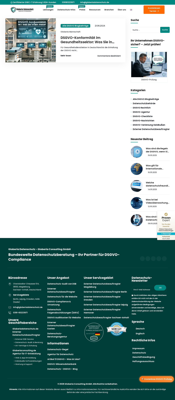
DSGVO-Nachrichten (143, 120)
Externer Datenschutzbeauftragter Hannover (102, 311)
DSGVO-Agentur (141, 112)
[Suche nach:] (150, 30)
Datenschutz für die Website (62, 296)
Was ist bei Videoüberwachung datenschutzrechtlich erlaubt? (157, 201)
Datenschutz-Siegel (57, 349)
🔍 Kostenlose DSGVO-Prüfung (157, 379)
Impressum (138, 348)
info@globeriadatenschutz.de (94, 2)
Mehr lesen (66, 55)
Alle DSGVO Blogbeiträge (75, 25)
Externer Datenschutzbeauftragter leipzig (106, 304)
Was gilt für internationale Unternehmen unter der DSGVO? (156, 167)
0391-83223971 (20, 312)
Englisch (140, 333)
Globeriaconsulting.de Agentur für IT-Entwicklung (27, 357)
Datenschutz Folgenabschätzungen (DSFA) (63, 311)
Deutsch (140, 328)
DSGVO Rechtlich (142, 107)
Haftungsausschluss (143, 361)
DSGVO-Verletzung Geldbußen (149, 124)
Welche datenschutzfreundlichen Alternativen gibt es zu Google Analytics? (157, 184)
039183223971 (68, 2)
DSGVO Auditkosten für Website (64, 317)
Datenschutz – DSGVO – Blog (62, 369)
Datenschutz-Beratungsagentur (57, 335)
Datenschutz (139, 352)
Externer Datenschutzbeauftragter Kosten (61, 325)
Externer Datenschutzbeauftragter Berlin (105, 291)
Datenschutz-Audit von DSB (61, 283)
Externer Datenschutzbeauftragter (151, 129)
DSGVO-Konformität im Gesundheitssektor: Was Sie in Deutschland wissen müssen (86, 40)
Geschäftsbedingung (143, 357)
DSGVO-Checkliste (142, 116)
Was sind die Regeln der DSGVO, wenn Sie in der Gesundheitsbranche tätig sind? (157, 150)
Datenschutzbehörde (144, 103)
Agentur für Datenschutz (60, 354)
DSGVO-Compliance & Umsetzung (59, 303)
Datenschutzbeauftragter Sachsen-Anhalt (106, 317)
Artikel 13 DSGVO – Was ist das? (63, 359)
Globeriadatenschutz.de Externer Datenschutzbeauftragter (27, 337)
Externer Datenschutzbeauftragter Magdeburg (102, 285)
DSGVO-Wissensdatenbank (61, 364)
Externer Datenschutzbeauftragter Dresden (102, 298)
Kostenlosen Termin (154, 10)
